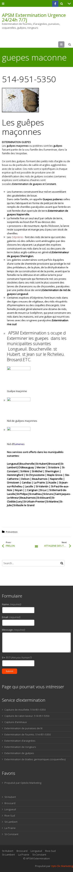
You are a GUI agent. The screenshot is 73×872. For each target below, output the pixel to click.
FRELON (10, 545)
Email (11, 617)
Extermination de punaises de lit (23, 728)
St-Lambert (10, 822)
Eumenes (19, 444)
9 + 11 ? (17, 657)
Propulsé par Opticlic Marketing (22, 783)
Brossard (9, 803)
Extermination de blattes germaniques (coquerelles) (35, 759)
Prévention (12, 531)
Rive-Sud (9, 815)
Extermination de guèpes (19, 753)
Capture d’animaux (15, 722)
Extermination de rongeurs (20, 747)
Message (13, 629)
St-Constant (11, 834)
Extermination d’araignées (19, 740)
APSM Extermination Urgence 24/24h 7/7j (34, 17)
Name (11, 604)
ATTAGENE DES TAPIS (56, 545)
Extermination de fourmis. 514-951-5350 (27, 734)
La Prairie (10, 828)
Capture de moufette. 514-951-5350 (25, 709)
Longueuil (10, 809)
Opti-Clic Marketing (62, 866)
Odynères (18, 237)
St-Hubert (10, 797)
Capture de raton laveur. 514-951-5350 (26, 716)
